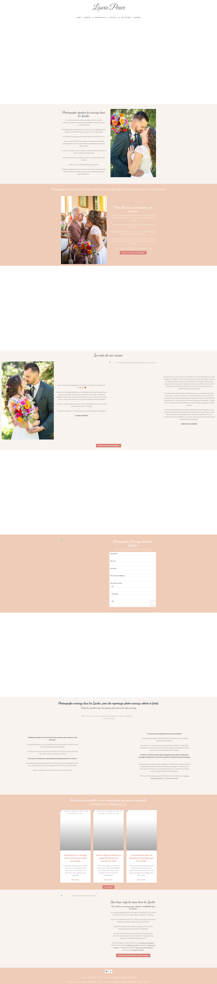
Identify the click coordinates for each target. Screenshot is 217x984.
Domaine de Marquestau (144, 947)
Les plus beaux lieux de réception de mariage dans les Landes (141, 858)
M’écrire (133, 977)
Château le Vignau (138, 950)
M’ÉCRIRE (137, 17)
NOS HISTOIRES (126, 17)
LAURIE (79, 17)
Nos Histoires (104, 977)
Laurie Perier (108, 8)
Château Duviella (132, 945)
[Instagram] (110, 971)
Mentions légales (131, 982)
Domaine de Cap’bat (146, 943)
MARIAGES (88, 17)
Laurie (83, 977)
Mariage (92, 977)
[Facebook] (106, 971)
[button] (108, 887)
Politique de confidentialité (143, 982)
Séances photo (120, 977)
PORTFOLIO (112, 17)
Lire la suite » (75, 880)
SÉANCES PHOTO (100, 17)
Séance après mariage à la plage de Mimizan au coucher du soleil (108, 858)
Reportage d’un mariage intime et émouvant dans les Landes (75, 858)
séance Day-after (172, 778)
